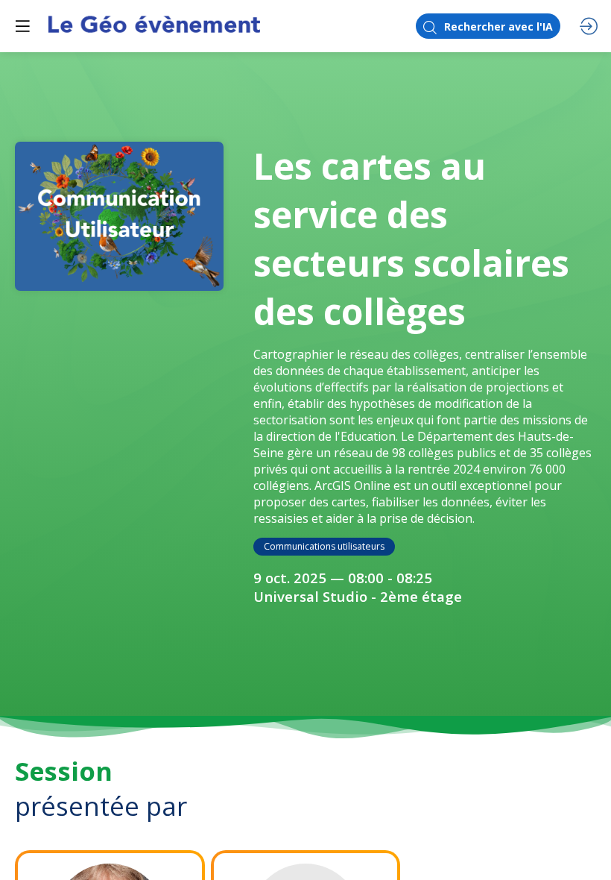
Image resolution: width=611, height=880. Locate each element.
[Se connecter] (588, 26)
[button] (22, 26)
